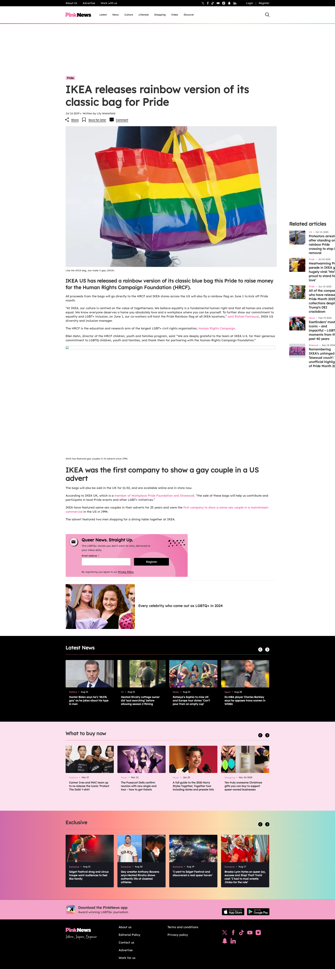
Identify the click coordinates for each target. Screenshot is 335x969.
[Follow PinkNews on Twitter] (225, 933)
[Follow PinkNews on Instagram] (258, 933)
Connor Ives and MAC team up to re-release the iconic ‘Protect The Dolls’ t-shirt (89, 786)
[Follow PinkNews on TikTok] (241, 933)
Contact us (126, 942)
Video (174, 14)
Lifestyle (144, 14)
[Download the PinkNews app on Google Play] (258, 911)
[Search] (267, 15)
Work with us (109, 3)
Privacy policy (178, 935)
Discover (189, 14)
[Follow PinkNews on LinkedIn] (235, 3)
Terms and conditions (183, 927)
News (115, 14)
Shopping (160, 14)
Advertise (89, 3)
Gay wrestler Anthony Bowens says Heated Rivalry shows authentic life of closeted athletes (140, 877)
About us (125, 927)
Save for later (97, 119)
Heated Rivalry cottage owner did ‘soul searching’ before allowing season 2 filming (140, 700)
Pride (70, 78)
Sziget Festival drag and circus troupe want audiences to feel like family (89, 875)
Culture (128, 14)
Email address (95, 555)
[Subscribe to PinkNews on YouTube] (250, 933)
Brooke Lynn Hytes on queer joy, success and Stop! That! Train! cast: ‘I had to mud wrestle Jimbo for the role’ (245, 877)
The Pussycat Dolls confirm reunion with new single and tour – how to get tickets (139, 786)
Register (264, 3)
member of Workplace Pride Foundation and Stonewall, (154, 495)
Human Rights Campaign (216, 328)
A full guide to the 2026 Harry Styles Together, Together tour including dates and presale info (193, 786)
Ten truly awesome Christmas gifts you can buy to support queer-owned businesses (243, 786)
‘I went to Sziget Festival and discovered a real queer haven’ (193, 873)
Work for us (127, 958)
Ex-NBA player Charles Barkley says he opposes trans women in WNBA (245, 700)
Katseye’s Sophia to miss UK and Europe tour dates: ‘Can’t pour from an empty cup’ (191, 700)
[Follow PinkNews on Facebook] (233, 933)
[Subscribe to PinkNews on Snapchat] (225, 942)
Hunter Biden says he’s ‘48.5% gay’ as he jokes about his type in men (89, 700)
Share (75, 119)
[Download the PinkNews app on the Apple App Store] (233, 911)
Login (249, 3)
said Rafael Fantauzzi (243, 316)
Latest (103, 14)
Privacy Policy (126, 571)
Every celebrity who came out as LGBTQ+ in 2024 (180, 605)
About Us (71, 3)
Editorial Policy (129, 935)
